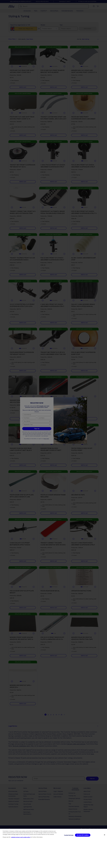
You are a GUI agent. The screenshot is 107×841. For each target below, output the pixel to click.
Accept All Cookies (83, 835)
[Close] (104, 835)
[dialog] (53, 835)
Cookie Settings (68, 835)
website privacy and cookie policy (20, 837)
